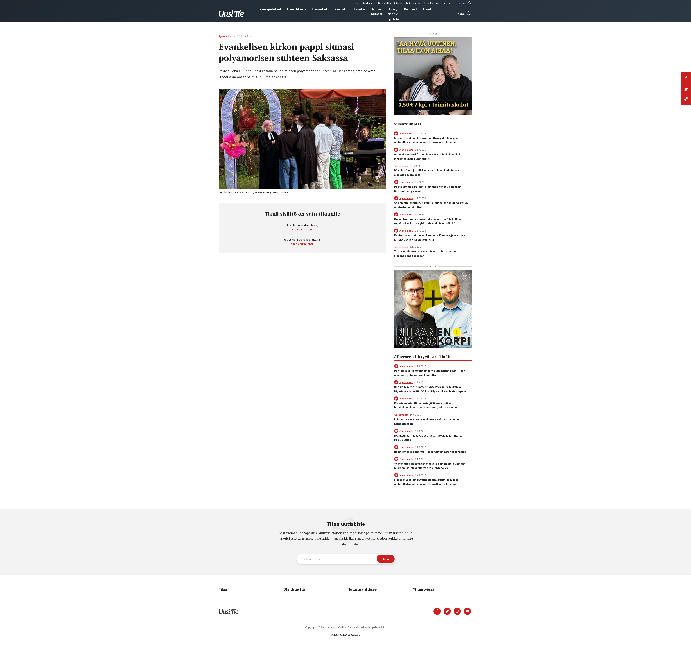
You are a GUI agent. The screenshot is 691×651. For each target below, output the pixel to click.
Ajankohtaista (296, 9)
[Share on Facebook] (686, 77)
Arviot (427, 9)
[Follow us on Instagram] (457, 611)
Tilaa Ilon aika (431, 3)
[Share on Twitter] (686, 89)
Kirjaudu (462, 2)
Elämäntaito (320, 9)
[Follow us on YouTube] (467, 611)
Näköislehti (448, 3)
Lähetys (359, 9)
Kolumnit (410, 9)
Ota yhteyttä (368, 3)
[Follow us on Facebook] (437, 611)
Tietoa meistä (413, 3)
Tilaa (355, 3)
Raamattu (342, 9)
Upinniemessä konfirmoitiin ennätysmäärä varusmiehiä (430, 451)
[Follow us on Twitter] (447, 611)
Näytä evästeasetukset (345, 634)
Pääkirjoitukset (270, 9)
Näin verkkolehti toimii (390, 3)
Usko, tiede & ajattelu (393, 14)
